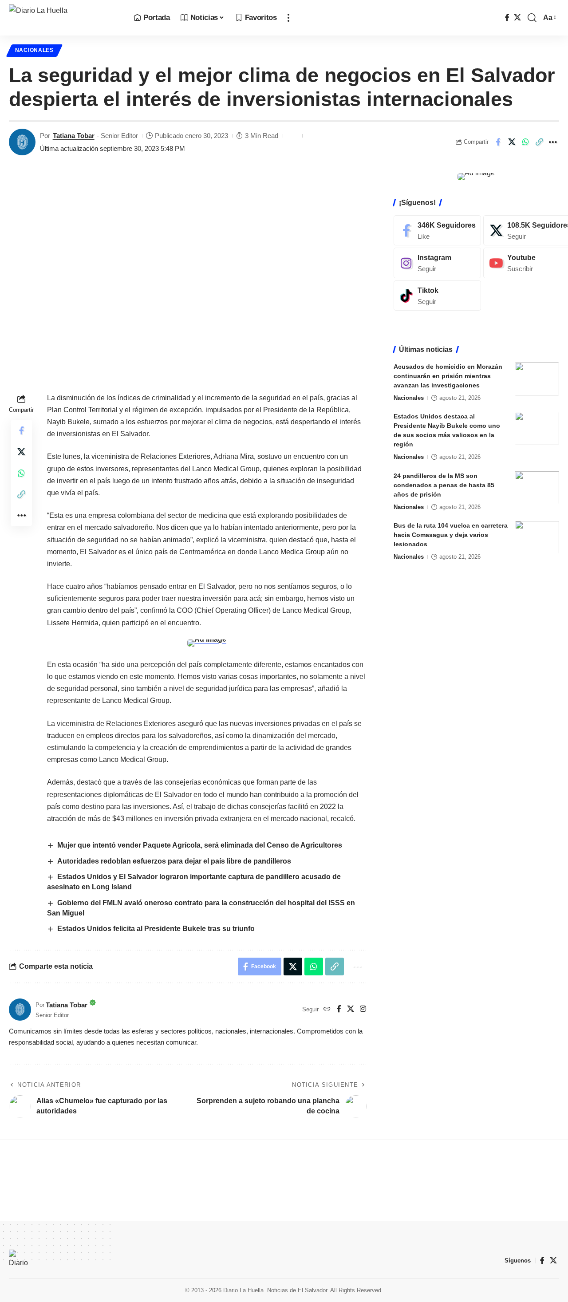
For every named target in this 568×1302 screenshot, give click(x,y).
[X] (517, 18)
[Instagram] (363, 1009)
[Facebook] (507, 18)
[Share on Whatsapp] (525, 142)
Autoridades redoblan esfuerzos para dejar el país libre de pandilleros (174, 861)
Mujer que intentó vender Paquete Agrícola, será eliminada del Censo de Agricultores (199, 845)
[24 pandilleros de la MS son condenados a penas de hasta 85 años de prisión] (537, 487)
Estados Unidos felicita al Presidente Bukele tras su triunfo (156, 928)
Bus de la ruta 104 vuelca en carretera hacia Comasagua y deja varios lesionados (451, 534)
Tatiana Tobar (74, 135)
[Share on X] (511, 142)
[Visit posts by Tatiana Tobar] (22, 142)
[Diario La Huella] (64, 17)
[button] (288, 18)
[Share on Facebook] (498, 142)
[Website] (327, 1009)
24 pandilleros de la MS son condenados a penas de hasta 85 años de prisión (444, 484)
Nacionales (34, 50)
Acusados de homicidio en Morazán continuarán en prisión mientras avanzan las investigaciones (448, 376)
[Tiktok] (437, 295)
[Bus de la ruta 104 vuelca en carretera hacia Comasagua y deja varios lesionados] (537, 537)
